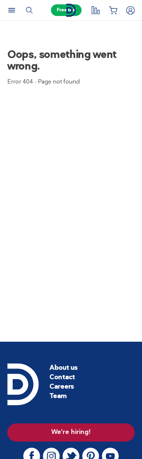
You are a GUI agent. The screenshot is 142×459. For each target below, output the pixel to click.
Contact (62, 377)
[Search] (29, 10)
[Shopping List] (113, 10)
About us (64, 368)
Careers (62, 386)
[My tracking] (95, 10)
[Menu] (11, 10)
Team (58, 396)
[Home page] (71, 10)
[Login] (130, 10)
